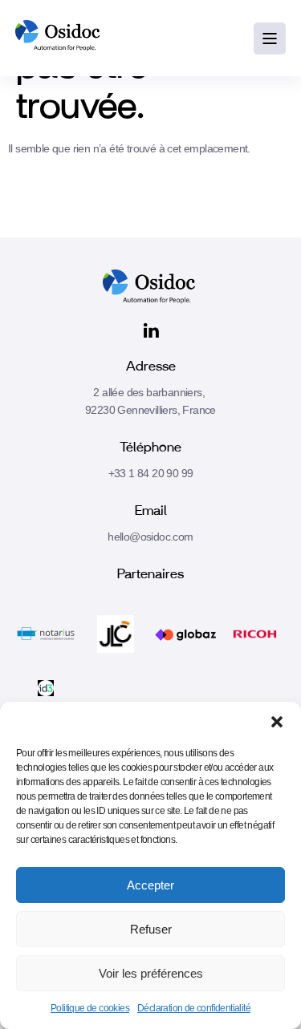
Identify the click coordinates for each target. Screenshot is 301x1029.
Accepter (150, 885)
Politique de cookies (90, 1008)
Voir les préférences (151, 973)
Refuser (151, 929)
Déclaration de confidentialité (193, 1008)
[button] (277, 722)
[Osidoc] (59, 38)
